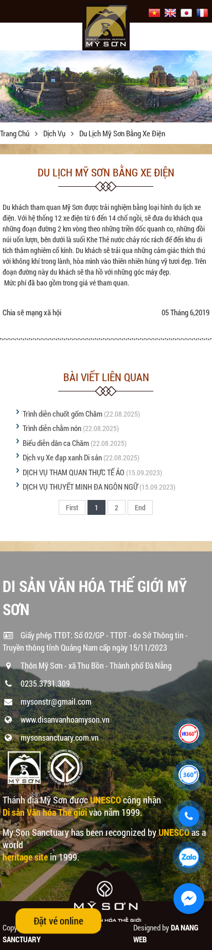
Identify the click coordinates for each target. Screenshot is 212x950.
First (72, 507)
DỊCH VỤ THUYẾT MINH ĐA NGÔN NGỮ (80, 486)
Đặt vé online (58, 920)
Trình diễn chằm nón (52, 428)
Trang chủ (15, 133)
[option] (106, 86)
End (140, 507)
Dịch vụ (55, 133)
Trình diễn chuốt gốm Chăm (62, 413)
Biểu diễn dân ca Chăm (56, 443)
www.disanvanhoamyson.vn (65, 719)
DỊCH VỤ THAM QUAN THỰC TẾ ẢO (74, 472)
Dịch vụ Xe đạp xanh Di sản (62, 457)
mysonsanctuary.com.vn (60, 737)
